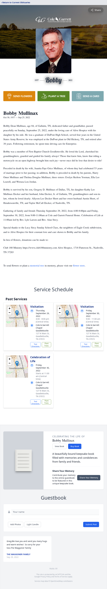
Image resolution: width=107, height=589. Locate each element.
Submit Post (91, 524)
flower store (79, 265)
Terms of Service (61, 576)
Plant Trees (46, 344)
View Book (59, 446)
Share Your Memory (89, 477)
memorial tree (37, 265)
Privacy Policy (45, 576)
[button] (17, 313)
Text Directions (35, 345)
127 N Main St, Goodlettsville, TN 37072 (42, 336)
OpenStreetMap (56, 581)
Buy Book (74, 446)
